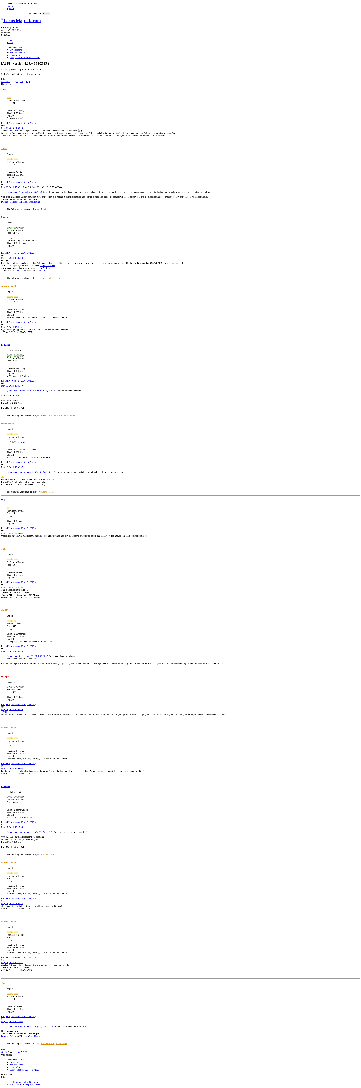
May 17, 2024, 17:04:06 (12, 768)
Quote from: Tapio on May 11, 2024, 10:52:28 (27, 656)
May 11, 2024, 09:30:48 (12, 533)
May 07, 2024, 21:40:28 (12, 128)
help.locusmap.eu (47, 265)
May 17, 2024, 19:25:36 (12, 827)
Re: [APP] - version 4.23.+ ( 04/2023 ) (18, 123)
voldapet (5, 676)
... (19, 81)
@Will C (5, 712)
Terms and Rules (20, 1082)
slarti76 (4, 610)
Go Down (5, 81)
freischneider (69, 415)
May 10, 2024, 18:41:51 (12, 327)
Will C (4, 500)
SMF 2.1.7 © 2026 (15, 1084)
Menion (44, 209)
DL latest (23, 202)
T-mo (3, 89)
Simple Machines (32, 1084)
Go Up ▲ (33, 1082)
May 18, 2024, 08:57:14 (12, 903)
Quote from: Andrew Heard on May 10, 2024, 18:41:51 (31, 390)
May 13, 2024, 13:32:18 (12, 651)
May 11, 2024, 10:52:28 (12, 587)
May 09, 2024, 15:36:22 (12, 187)
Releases (14, 202)
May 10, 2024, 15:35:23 (12, 258)
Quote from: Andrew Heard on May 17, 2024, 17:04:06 (31, 832)
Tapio (4, 148)
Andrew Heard (53, 278)
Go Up (4, 1052)
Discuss (4, 202)
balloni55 (5, 345)
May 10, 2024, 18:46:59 (12, 386)
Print (3, 79)
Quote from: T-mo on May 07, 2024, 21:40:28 (27, 192)
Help (9, 1082)
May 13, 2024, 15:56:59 (12, 709)
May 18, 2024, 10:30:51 (12, 962)
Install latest (34, 202)
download (17, 270)
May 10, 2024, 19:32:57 (12, 467)
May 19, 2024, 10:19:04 (12, 1021)
